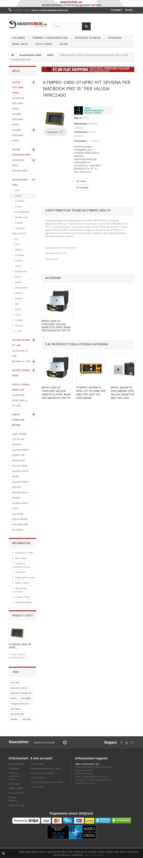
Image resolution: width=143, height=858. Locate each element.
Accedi (129, 10)
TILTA (17, 315)
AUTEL (18, 206)
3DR (16, 190)
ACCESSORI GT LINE (20, 353)
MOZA (17, 277)
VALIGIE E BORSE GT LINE (21, 343)
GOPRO (18, 260)
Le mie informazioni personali (47, 782)
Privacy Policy (22, 596)
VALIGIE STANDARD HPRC (21, 152)
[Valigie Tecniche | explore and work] (28, 24)
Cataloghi (115, 37)
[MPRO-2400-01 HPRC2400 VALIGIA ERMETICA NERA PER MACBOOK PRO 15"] (57, 302)
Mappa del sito (17, 805)
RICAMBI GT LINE (21, 361)
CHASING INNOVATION (19, 231)
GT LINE (15, 682)
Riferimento (80, 123)
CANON (18, 223)
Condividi (83, 187)
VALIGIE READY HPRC (20, 182)
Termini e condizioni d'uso (50, 37)
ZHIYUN (18, 325)
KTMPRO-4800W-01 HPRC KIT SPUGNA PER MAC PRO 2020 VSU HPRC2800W (91, 393)
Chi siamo (18, 37)
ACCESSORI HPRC (18, 163)
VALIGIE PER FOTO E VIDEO (20, 463)
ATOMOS (19, 201)
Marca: (78, 117)
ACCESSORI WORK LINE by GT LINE (19, 400)
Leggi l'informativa (93, 854)
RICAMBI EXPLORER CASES (17, 135)
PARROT (19, 293)
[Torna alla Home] (12, 55)
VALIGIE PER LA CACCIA (20, 495)
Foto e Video (43, 44)
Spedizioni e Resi (24, 552)
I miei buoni (37, 786)
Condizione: (81, 131)
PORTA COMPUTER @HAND (18, 419)
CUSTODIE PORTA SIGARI (19, 516)
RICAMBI (26, 698)
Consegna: (80, 140)
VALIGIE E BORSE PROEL (21, 373)
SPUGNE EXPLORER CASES (17, 119)
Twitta (82, 181)
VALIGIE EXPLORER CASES (17, 87)
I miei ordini (37, 764)
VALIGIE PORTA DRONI (20, 474)
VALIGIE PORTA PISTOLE (20, 484)
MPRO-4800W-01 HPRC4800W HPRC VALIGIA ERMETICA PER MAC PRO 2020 (125, 393)
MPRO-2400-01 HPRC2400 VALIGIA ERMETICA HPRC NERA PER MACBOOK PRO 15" (56, 326)
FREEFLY (19, 250)
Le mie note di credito (42, 773)
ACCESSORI (17, 714)
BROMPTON (21, 217)
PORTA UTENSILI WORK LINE (21, 387)
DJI (16, 239)
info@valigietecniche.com (95, 776)
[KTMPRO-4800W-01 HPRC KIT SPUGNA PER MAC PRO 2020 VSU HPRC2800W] (91, 368)
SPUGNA (15, 708)
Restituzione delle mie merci (46, 768)
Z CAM (18, 331)
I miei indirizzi (38, 777)
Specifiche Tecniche (88, 37)
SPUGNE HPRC (20, 170)
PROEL (14, 719)
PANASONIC (21, 287)
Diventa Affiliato (23, 602)
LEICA (17, 266)
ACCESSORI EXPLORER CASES (18, 103)
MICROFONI (20, 271)
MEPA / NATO (20, 44)
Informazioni (21, 543)
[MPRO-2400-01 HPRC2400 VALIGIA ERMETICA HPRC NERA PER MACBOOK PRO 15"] (57, 368)
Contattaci (116, 10)
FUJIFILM (19, 255)
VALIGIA (26, 719)
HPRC (13, 698)
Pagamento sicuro (24, 577)
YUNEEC (19, 320)
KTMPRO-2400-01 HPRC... (20, 646)
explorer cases (18, 687)
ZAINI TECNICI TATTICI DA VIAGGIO (19, 439)
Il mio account (41, 758)
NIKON (18, 282)
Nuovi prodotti (16, 764)
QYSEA (18, 298)
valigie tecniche (19, 703)
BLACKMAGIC (21, 212)
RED (16, 304)
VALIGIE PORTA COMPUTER (20, 452)
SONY (17, 309)
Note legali (20, 558)
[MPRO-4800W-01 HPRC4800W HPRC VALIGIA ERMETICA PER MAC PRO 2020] (126, 368)
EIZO (17, 244)
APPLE (18, 195)
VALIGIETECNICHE (20, 693)
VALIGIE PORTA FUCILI (20, 506)
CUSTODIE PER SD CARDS (20, 527)
